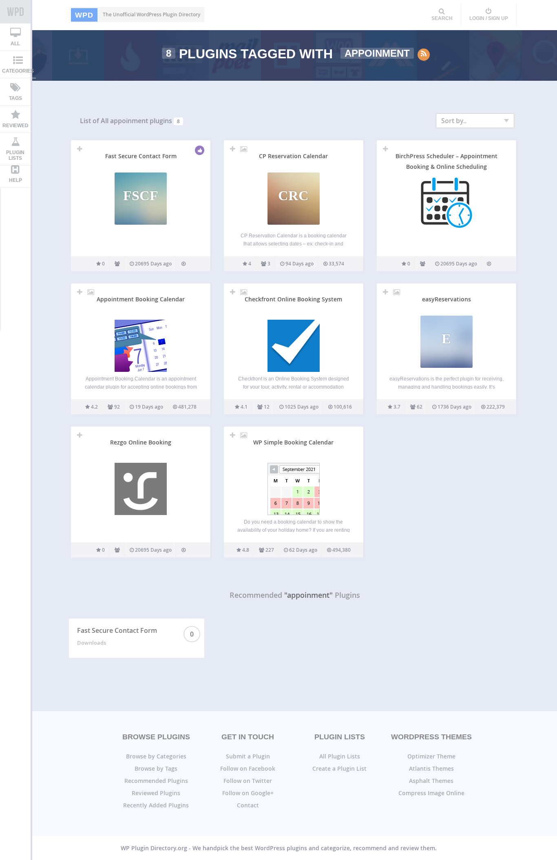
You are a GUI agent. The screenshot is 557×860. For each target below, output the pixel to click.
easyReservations (446, 299)
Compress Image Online (431, 793)
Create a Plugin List (339, 768)
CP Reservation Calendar (293, 156)
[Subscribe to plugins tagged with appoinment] (424, 55)
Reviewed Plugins (156, 793)
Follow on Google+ (248, 793)
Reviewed (15, 125)
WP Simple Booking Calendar (293, 442)
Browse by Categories (156, 756)
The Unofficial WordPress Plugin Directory (137, 15)
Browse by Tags (156, 768)
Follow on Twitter (247, 781)
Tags (15, 98)
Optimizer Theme (431, 756)
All (15, 43)
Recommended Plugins (156, 781)
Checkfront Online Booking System (293, 299)
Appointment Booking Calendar (141, 299)
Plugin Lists (15, 155)
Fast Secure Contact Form (141, 156)
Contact (248, 805)
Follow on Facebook (247, 768)
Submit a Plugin (248, 756)
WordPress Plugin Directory (15, 12)
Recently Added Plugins (156, 805)
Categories (18, 71)
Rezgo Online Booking (140, 442)
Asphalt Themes (431, 781)
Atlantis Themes (431, 768)
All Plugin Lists (339, 756)
